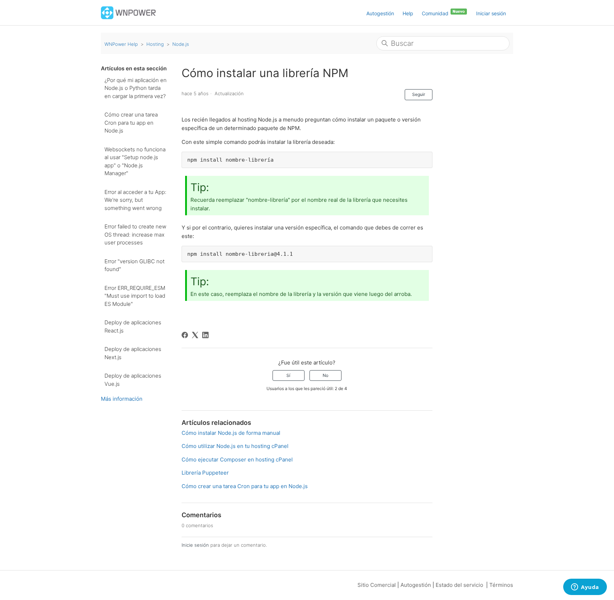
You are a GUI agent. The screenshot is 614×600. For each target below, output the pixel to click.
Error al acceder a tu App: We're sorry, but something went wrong (135, 200)
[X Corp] (195, 335)
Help (408, 13)
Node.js (180, 44)
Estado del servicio (459, 585)
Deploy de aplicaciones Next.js (132, 353)
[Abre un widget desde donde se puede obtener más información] (585, 587)
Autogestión (380, 13)
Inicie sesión (195, 545)
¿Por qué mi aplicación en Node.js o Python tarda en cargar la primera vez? (135, 88)
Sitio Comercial (376, 585)
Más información (121, 398)
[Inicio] (128, 12)
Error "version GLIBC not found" (134, 265)
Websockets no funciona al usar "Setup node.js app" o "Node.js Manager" (135, 161)
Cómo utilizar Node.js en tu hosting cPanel (235, 446)
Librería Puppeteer (205, 472)
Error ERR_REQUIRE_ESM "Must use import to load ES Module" (134, 296)
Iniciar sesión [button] (491, 13)
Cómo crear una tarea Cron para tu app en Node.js (131, 122)
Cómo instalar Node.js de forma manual (231, 432)
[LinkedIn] (205, 335)
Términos (501, 585)
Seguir (418, 94)
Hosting (155, 44)
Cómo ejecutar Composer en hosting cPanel (237, 459)
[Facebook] (185, 335)
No (325, 375)
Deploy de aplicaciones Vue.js (132, 379)
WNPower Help (121, 44)
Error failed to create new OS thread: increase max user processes (135, 234)
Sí (288, 375)
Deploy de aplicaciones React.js (132, 326)
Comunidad (436, 13)
